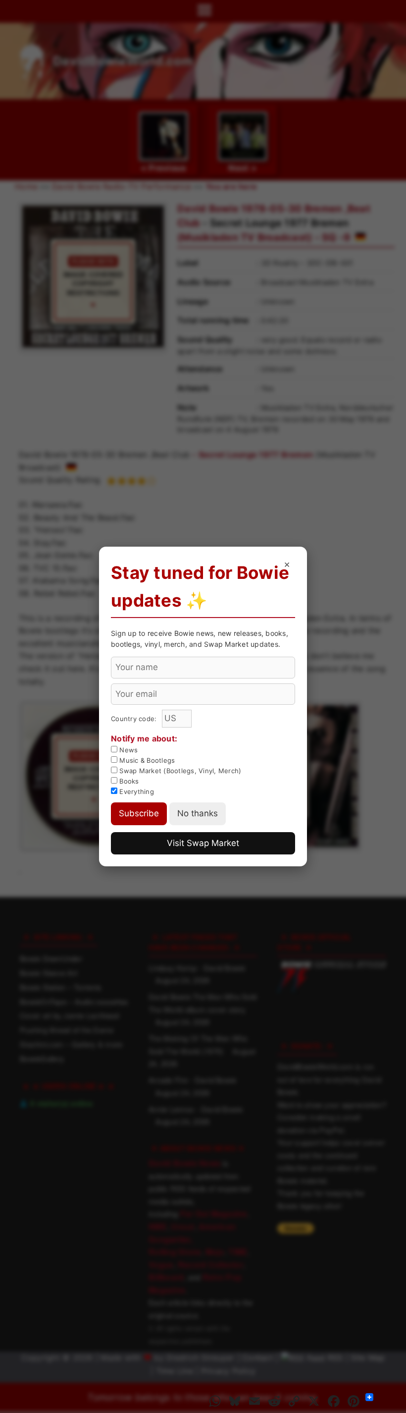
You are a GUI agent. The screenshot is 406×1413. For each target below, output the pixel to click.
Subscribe (139, 813)
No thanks (197, 813)
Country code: (135, 719)
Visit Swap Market (203, 843)
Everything (135, 791)
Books (128, 781)
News (127, 750)
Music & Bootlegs (146, 760)
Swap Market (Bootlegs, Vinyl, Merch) (179, 771)
